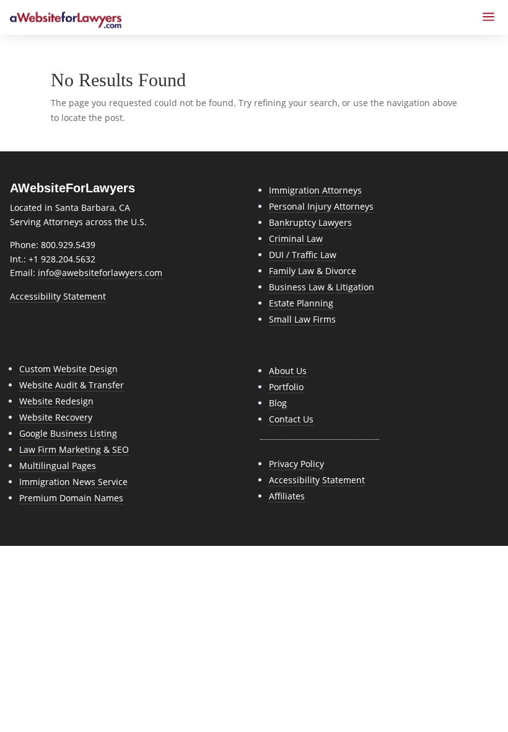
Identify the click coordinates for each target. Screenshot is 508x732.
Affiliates (287, 496)
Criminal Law (296, 238)
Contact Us (291, 419)
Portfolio (286, 387)
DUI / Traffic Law (302, 255)
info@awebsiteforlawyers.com (100, 273)
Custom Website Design (68, 369)
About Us (288, 371)
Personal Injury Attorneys (321, 206)
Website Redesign (56, 401)
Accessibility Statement (58, 296)
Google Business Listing (68, 433)
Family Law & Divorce (312, 271)
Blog (278, 403)
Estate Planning (301, 303)
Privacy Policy (296, 464)
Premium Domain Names (71, 498)
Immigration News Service (73, 482)
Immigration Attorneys (315, 190)
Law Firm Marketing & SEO (74, 449)
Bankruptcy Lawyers (310, 222)
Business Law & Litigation (321, 287)
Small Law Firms (302, 319)
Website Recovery (55, 417)
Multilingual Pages (57, 465)
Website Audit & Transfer (71, 385)
